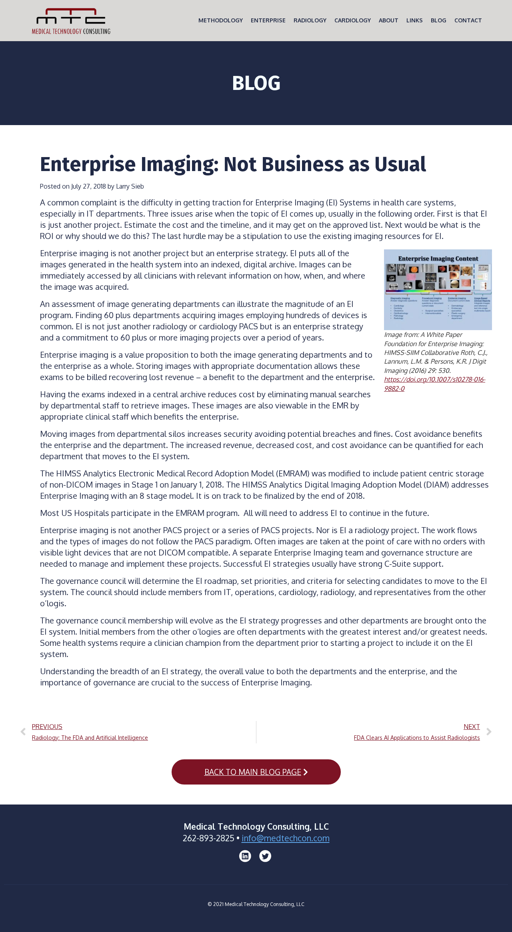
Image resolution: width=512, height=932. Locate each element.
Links (414, 20)
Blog (438, 20)
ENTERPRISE (268, 20)
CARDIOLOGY (352, 20)
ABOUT (388, 20)
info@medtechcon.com (286, 837)
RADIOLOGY (310, 20)
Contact (468, 20)
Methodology (220, 20)
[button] (256, 772)
